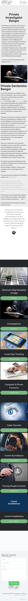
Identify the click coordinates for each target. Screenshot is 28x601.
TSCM (2, 101)
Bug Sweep (11, 183)
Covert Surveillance (14, 455)
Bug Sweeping (19, 101)
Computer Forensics (6, 189)
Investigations (14, 324)
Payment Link (23, 599)
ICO (20, 199)
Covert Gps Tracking (14, 354)
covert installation (20, 125)
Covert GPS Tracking (13, 185)
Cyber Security (14, 425)
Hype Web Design (21, 595)
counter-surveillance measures (18, 99)
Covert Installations (14, 516)
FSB (25, 199)
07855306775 (15, 62)
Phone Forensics (17, 189)
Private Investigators (15, 187)
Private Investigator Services (8, 181)
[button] (2, 231)
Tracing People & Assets (14, 486)
